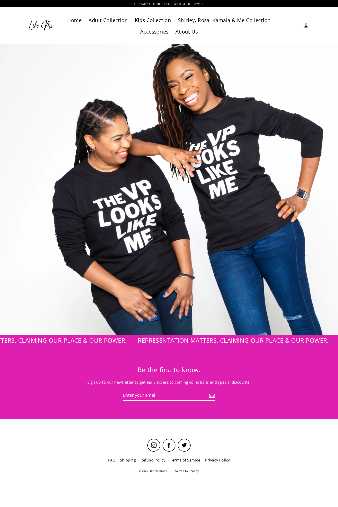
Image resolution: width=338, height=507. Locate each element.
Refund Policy (152, 460)
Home (74, 20)
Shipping (128, 460)
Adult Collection (108, 20)
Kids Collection (153, 20)
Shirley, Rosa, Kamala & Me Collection (224, 20)
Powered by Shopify (186, 471)
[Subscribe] (211, 395)
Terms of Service (185, 460)
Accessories (154, 31)
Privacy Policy (217, 460)
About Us (186, 31)
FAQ (111, 460)
